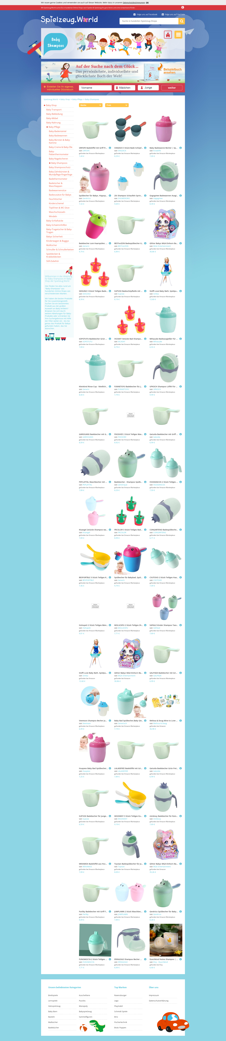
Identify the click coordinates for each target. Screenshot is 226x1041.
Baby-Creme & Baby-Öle (60, 147)
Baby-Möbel (52, 118)
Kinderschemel (56, 203)
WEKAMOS (87, 866)
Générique (122, 484)
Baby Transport (54, 109)
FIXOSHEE (122, 437)
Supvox (121, 294)
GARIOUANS (88, 437)
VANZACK (122, 150)
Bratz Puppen (120, 1027)
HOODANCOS (159, 484)
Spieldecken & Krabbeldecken (53, 255)
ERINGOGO (123, 962)
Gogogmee (158, 198)
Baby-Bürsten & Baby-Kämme (59, 141)
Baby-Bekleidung (54, 114)
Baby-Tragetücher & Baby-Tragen (59, 231)
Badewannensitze (57, 190)
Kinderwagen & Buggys (57, 240)
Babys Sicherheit (54, 236)
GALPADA (157, 675)
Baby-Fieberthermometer (59, 153)
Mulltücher (51, 245)
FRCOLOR (122, 532)
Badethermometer (58, 178)
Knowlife (157, 150)
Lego (116, 1000)
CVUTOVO (157, 580)
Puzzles (82, 1000)
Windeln (53, 216)
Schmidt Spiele (120, 1011)
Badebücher (53, 1027)
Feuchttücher (55, 199)
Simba (156, 294)
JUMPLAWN (123, 914)
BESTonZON (123, 246)
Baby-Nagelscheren (58, 158)
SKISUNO (87, 294)
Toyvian (121, 866)
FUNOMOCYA (88, 962)
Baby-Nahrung (53, 122)
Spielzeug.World (51, 99)
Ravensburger (120, 995)
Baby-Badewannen (58, 135)
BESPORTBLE (88, 580)
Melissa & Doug (160, 723)
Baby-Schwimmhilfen (56, 225)
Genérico (87, 198)
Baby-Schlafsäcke (54, 220)
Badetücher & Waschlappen (56, 185)
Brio (116, 1017)
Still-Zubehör (52, 261)
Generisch (122, 723)
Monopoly (83, 1006)
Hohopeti (87, 628)
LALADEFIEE (123, 771)
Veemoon (87, 723)
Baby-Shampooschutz (59, 167)
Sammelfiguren (85, 1017)
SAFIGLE (156, 628)
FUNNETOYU (123, 389)
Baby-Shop (65, 99)
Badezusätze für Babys (60, 194)
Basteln (51, 1017)
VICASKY (121, 341)
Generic (86, 246)
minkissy (157, 819)
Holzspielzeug (54, 1006)
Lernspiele (52, 1000)
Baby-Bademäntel (57, 131)
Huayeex (86, 771)
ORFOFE (86, 150)
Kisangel (86, 532)
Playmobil (118, 1006)
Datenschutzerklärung (158, 1000)
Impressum (154, 995)
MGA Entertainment (162, 246)
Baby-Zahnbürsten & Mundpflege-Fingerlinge (60, 173)
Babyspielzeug (85, 1011)
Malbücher (53, 1022)
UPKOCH (157, 389)
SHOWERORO (124, 198)
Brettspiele (53, 995)
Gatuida (156, 437)
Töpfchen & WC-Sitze (59, 207)
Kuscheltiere (84, 995)
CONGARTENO (159, 532)
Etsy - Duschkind (160, 962)
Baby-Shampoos (92, 99)
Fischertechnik (120, 1022)
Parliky (85, 914)
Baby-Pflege (77, 99)
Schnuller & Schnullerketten (60, 249)
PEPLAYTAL (87, 484)
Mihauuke (157, 341)
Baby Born (52, 1011)
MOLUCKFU (123, 628)
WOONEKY (122, 819)
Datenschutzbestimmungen (134, 2)
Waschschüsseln (57, 212)
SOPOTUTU (87, 341)
